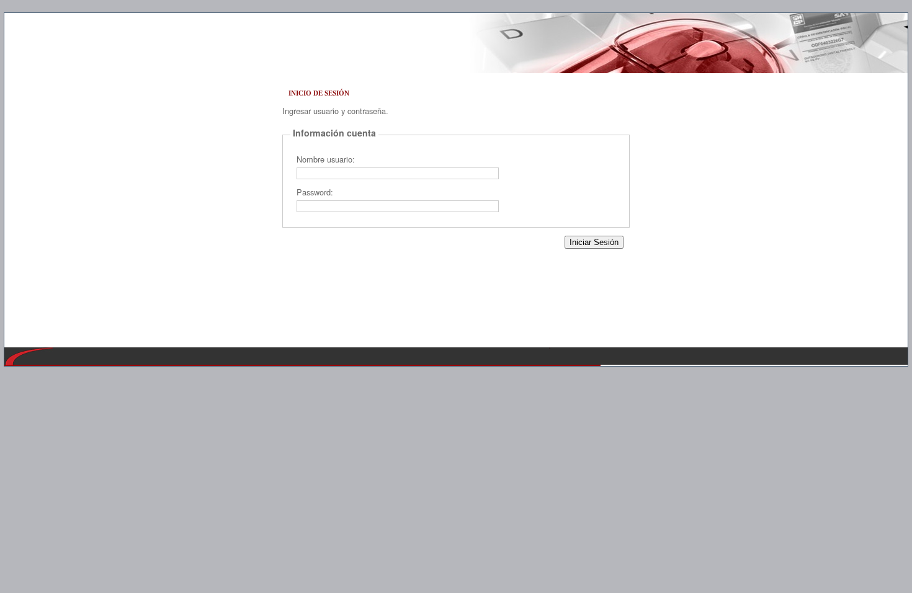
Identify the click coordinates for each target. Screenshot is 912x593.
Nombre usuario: (326, 159)
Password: (315, 192)
